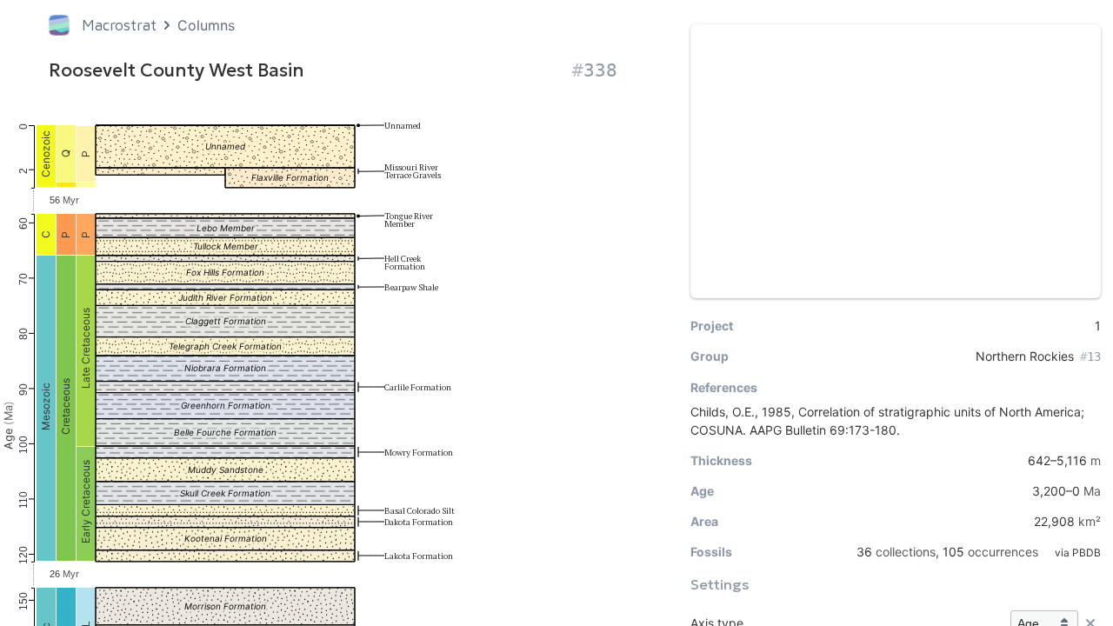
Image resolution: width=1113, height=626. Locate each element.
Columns (206, 25)
